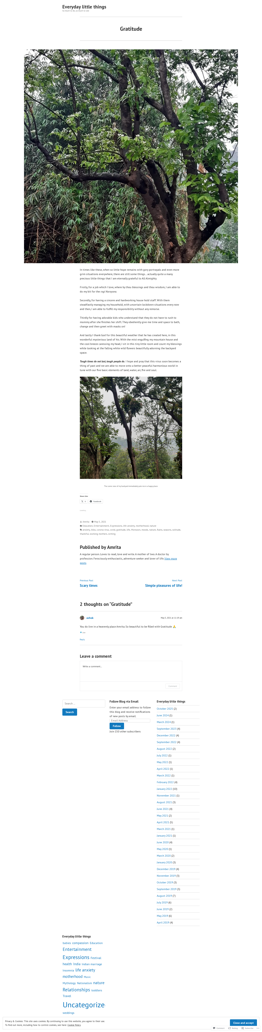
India (77, 964)
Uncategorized (86, 1004)
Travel (67, 996)
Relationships (76, 990)
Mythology (69, 983)
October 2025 (165, 708)
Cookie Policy (74, 1025)
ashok (89, 618)
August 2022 (164, 749)
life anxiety (129, 525)
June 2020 (163, 842)
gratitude (121, 529)
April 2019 (163, 922)
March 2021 (164, 829)
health (67, 964)
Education (88, 525)
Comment (172, 686)
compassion (80, 943)
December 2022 (166, 735)
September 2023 (166, 728)
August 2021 (164, 802)
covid (112, 529)
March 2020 (164, 855)
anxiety (86, 529)
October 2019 (165, 882)
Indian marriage (92, 964)
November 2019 (166, 875)
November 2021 (166, 795)
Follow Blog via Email (124, 701)
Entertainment (101, 525)
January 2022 (164, 789)
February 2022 (165, 782)
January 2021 (164, 835)
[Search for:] (83, 703)
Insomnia (68, 970)
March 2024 (164, 722)
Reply (82, 639)
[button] (131, 428)
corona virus (103, 529)
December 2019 (166, 869)
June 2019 (163, 909)
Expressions (116, 525)
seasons (167, 529)
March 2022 (164, 775)
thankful (84, 533)
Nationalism (84, 983)
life (128, 529)
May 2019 (162, 916)
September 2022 (166, 742)
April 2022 (163, 769)
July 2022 (162, 755)
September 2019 (166, 889)
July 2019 (162, 902)
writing (111, 533)
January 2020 (164, 862)
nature (153, 525)
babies (67, 943)
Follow (117, 726)
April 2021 (163, 822)
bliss (93, 529)
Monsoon (135, 529)
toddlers (96, 990)
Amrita (86, 521)
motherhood (142, 525)
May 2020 (162, 849)
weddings (68, 1013)
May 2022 (162, 762)
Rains (159, 529)
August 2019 (164, 896)
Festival (96, 958)
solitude (176, 529)
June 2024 (163, 715)
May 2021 (162, 815)
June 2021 (163, 809)
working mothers (98, 533)
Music (87, 977)
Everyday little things (84, 7)
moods (145, 529)
